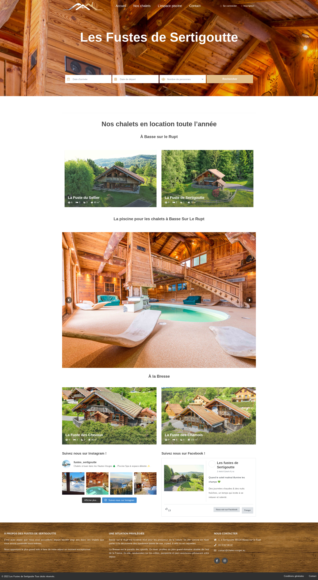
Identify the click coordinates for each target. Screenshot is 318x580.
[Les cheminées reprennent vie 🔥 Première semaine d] (145, 483)
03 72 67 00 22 (225, 545)
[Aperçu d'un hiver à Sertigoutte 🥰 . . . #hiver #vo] (73, 483)
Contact (195, 6)
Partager (247, 510)
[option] (123, 178)
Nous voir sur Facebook (226, 509)
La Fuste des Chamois (184, 435)
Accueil (121, 6)
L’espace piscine (170, 6)
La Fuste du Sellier (96, 198)
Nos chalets (142, 6)
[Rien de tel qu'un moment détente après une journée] (97, 483)
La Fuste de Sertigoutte (197, 198)
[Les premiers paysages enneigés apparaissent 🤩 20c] (121, 483)
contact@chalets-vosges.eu (231, 550)
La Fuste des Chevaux (84, 435)
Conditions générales (294, 576)
